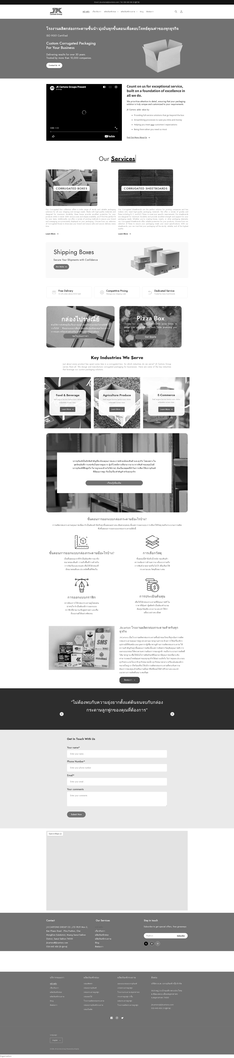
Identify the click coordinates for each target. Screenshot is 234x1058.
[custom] (158, 944)
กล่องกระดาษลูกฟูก (91, 992)
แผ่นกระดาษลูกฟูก (124, 1001)
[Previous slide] (62, 714)
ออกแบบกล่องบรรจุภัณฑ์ (127, 984)
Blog (97, 942)
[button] (111, 11)
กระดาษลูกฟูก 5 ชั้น (125, 996)
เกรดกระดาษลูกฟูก (124, 988)
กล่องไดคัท (88, 1009)
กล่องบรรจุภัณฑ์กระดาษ (93, 1005)
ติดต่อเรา (99, 946)
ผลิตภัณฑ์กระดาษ (103, 938)
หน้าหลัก (99, 927)
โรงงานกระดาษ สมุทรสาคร (128, 992)
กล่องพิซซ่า (88, 984)
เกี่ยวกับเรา (100, 931)
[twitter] (146, 944)
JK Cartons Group (60, 1049)
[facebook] (152, 944)
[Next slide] (172, 714)
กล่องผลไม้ (88, 996)
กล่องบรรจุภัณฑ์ (90, 988)
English (55, 1040)
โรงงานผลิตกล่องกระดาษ (94, 1001)
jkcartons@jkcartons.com (57, 942)
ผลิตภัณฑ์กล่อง (102, 935)
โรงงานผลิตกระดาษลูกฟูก (127, 1005)
